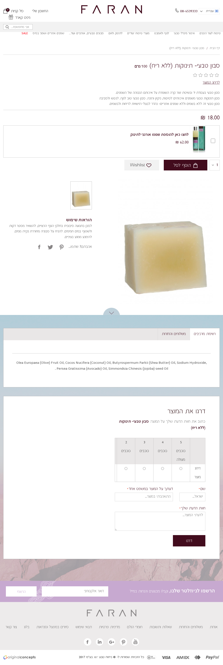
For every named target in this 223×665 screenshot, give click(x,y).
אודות (214, 627)
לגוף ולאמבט (161, 33)
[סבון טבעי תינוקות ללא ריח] (81, 195)
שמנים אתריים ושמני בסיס (48, 33)
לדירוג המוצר (211, 83)
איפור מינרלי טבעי (184, 33)
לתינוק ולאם (115, 33)
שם (202, 489)
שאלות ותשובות (160, 627)
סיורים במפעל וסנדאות (52, 627)
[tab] (205, 334)
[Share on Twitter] (50, 247)
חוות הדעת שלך (193, 509)
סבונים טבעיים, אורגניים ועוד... (86, 33)
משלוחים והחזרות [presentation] (174, 334)
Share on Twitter (61, 247)
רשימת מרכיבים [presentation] (205, 334)
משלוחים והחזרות (191, 627)
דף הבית (215, 48)
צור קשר (11, 627)
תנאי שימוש (84, 627)
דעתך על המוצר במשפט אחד (151, 489)
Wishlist (137, 165)
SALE (25, 33)
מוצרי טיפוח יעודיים (138, 33)
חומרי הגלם (134, 627)
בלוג (26, 627)
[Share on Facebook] (39, 247)
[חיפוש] (7, 28)
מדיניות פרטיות (109, 627)
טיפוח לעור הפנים (210, 33)
